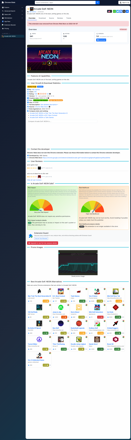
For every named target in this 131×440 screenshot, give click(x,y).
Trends (68, 18)
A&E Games (32, 11)
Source (51, 18)
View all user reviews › (34, 180)
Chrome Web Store (41, 107)
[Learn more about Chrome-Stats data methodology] (49, 107)
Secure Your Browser (41, 238)
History (7, 33)
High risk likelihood (55, 100)
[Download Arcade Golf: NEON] (111, 37)
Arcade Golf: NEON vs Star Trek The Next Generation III (48, 113)
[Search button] (98, 2)
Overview (32, 18)
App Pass (7, 21)
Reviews (60, 18)
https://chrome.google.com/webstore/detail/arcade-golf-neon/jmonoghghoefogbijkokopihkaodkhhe (76, 158)
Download (42, 18)
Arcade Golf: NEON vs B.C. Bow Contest (43, 115)
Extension (41, 11)
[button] (124, 2)
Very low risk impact (40, 100)
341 (35, 92)
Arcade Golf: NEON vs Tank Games (42, 117)
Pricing (6, 28)
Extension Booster (10, 25)
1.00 (41, 94)
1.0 (36, 96)
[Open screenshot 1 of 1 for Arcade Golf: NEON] (49, 59)
